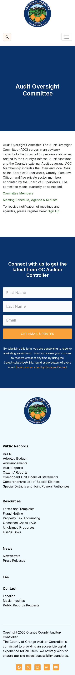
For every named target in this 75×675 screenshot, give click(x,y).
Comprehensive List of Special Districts (31, 482)
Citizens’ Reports (15, 472)
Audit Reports (13, 468)
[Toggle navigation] (66, 37)
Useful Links (12, 532)
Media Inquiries (14, 601)
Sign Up (53, 211)
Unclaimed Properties (18, 527)
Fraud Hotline (13, 513)
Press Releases (14, 560)
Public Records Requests (21, 605)
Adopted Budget (14, 458)
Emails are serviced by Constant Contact (41, 367)
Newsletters (11, 556)
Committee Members (18, 193)
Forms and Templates (18, 509)
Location (9, 596)
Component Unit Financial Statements (30, 477)
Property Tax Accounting (21, 518)
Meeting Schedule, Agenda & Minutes (30, 200)
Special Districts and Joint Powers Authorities (36, 486)
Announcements (15, 463)
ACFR (7, 454)
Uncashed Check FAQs (20, 523)
